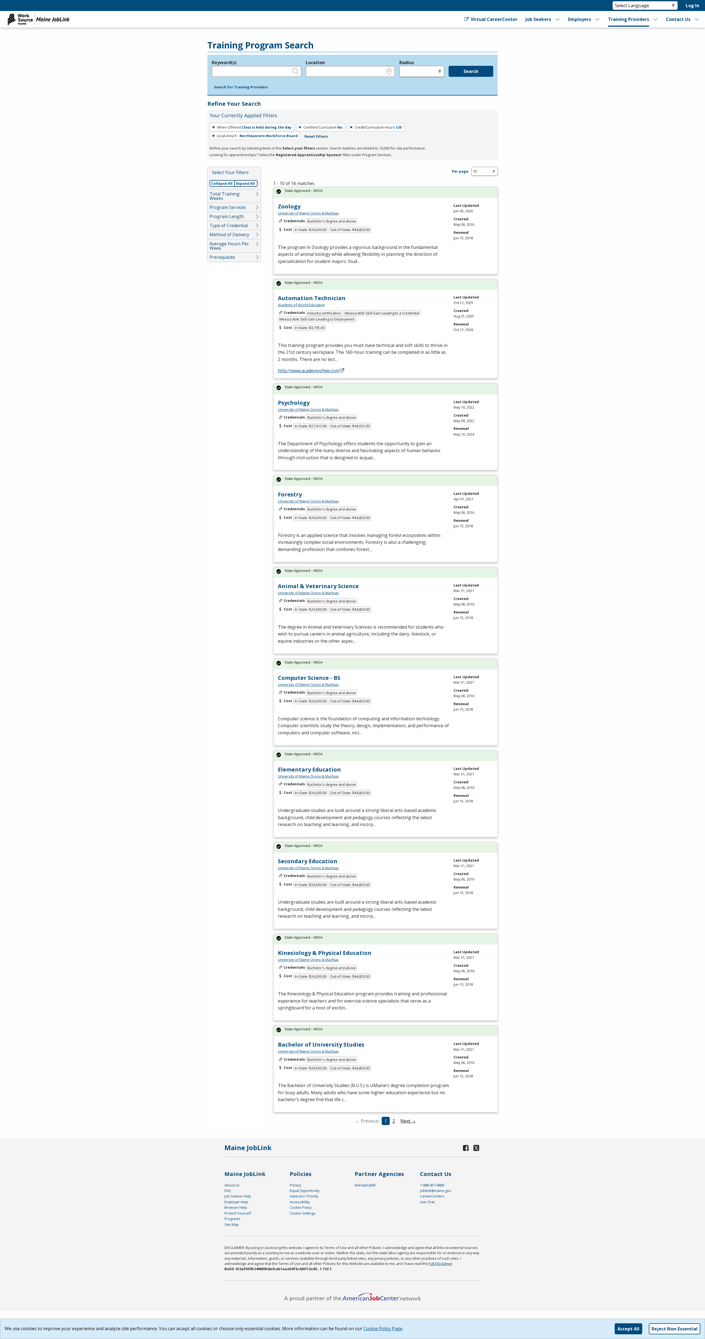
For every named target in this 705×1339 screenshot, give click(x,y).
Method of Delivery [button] (229, 235)
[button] (241, 87)
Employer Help (236, 1201)
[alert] (385, 192)
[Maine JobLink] (38, 19)
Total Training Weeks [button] (225, 196)
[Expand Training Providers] (655, 19)
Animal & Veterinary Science (318, 586)
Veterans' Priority (304, 1196)
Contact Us (678, 19)
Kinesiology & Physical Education (325, 953)
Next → (408, 1121)
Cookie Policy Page (383, 1329)
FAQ (227, 1190)
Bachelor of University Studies (321, 1044)
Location (315, 62)
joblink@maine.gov (435, 1190)
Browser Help (235, 1207)
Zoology (289, 206)
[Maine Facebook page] (466, 1147)
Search (470, 71)
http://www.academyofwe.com (308, 371)
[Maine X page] (476, 1147)
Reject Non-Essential (675, 1329)
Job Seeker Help (237, 1196)
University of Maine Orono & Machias (308, 213)
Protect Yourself (237, 1213)
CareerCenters (432, 1196)
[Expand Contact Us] (697, 19)
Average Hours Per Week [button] (229, 246)
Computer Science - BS (309, 677)
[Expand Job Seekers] (557, 19)
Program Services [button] (228, 207)
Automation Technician (312, 298)
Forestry (290, 494)
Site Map (231, 1224)
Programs (232, 1218)
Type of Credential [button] (229, 225)
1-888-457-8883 (432, 1185)
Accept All (628, 1329)
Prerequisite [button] (222, 257)
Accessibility (300, 1201)
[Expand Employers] (597, 19)
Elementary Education (309, 769)
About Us (232, 1185)
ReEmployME (365, 1185)
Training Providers (628, 19)
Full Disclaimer (440, 1263)
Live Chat (427, 1201)
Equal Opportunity (304, 1190)
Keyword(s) (224, 62)
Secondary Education (307, 861)
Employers (579, 19)
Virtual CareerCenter (493, 19)
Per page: (460, 171)
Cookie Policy (300, 1207)
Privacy (295, 1185)
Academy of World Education (301, 304)
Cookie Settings (303, 1213)
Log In (692, 5)
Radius (406, 62)
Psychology (294, 402)
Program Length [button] (227, 216)
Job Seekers (538, 19)
